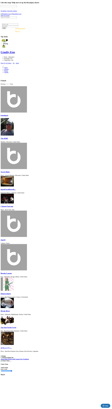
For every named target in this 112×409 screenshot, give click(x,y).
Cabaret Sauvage (7, 206)
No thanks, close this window (9, 11)
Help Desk (8, 359)
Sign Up (17, 31)
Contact (17, 359)
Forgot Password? (20, 28)
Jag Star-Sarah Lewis (8, 327)
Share (17, 63)
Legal (13, 359)
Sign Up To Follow (6, 63)
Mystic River (5, 311)
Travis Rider (5, 172)
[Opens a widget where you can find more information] (105, 406)
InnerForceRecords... (8, 189)
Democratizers (6, 294)
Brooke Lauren (6, 273)
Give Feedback (24, 359)
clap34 (3, 240)
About (2, 359)
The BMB (4, 138)
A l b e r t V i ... (6, 348)
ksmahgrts (4, 115)
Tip (14, 63)
